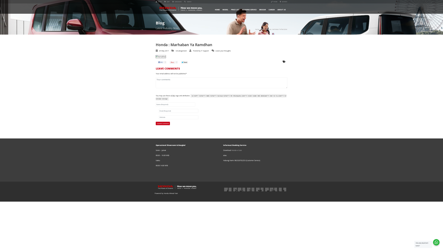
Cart (168, 2)
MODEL (225, 10)
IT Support (205, 51)
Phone (275, 2)
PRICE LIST (235, 10)
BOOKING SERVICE (249, 10)
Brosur (262, 10)
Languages (178, 2)
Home (217, 10)
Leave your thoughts (223, 51)
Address (284, 2)
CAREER (272, 10)
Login (160, 2)
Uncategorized (181, 51)
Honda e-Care (236, 150)
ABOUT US (281, 10)
